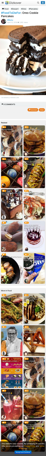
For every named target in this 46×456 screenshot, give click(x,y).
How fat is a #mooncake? (9, 361)
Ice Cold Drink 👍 (7, 393)
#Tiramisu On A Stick (8, 225)
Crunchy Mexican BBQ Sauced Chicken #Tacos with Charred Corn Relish (33, 162)
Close (42, 110)
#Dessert (15, 9)
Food (6, 9)
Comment (33, 110)
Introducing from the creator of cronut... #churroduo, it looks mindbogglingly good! (33, 330)
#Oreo (23, 9)
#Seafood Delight (29, 193)
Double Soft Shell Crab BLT (32, 129)
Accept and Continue (23, 452)
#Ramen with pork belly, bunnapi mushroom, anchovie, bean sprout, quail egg (34, 299)
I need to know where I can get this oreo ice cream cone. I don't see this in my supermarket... (33, 258)
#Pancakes (33, 9)
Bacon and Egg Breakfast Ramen (12, 257)
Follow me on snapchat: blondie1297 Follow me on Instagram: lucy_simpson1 (32, 226)
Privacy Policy (29, 446)
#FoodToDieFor (11, 12)
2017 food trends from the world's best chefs (9, 330)
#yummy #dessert (7, 129)
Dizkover (15, 3)
